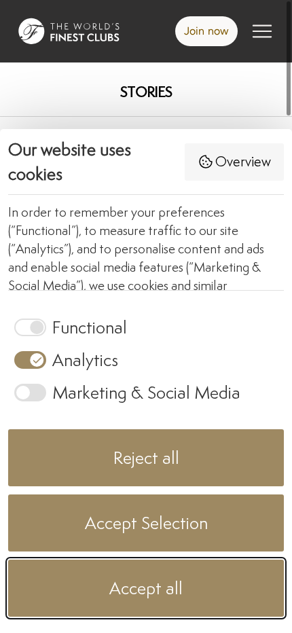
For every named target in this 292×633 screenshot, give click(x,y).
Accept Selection (146, 522)
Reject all (146, 457)
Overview (243, 161)
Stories (146, 92)
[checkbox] (67, 327)
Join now (206, 30)
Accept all (146, 588)
